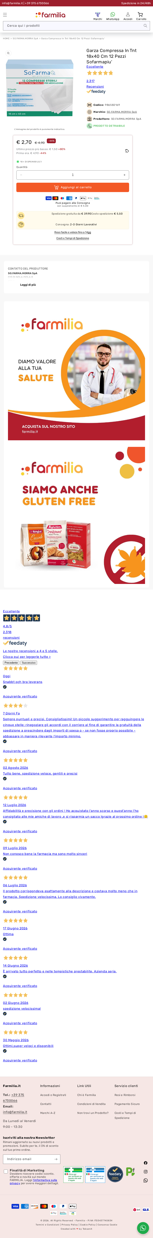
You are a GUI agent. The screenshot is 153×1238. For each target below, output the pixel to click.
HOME (6, 38)
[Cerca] (145, 25)
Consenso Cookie (107, 1224)
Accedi (128, 19)
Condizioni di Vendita (91, 1104)
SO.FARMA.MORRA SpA (25, 38)
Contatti (45, 1104)
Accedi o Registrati (53, 1095)
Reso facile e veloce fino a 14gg (72, 232)
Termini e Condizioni (47, 1224)
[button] (5, 14)
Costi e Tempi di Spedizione (72, 238)
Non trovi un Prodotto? (92, 1113)
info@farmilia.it (12, 3)
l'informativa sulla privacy (33, 1181)
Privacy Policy (70, 1224)
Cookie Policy (87, 1224)
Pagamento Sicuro (127, 1104)
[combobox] (76, 25)
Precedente (11, 662)
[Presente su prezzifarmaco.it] (130, 1176)
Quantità (21, 167)
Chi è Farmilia (86, 1095)
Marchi (97, 19)
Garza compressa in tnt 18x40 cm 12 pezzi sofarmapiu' (73, 38)
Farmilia (80, 1220)
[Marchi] (97, 14)
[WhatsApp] (112, 14)
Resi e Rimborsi (125, 1095)
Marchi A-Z (47, 1113)
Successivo (28, 662)
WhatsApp (113, 19)
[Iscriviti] (55, 1159)
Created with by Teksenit (76, 1229)
